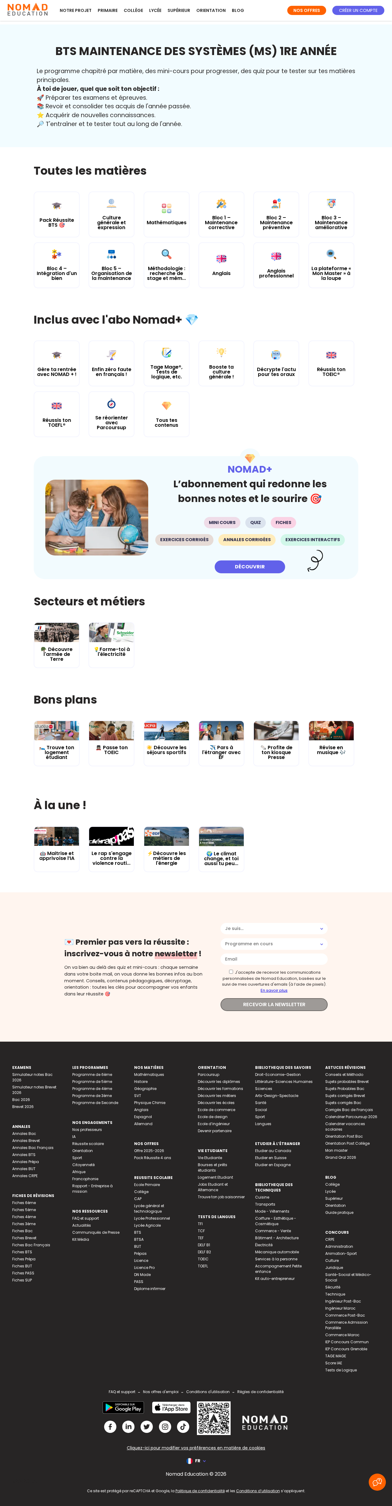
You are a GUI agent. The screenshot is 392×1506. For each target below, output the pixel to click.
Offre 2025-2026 (149, 1150)
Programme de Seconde (95, 1102)
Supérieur (179, 10)
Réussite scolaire (88, 1143)
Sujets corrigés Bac (343, 1102)
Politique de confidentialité (200, 1490)
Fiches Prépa (24, 1259)
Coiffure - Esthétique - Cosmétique (275, 1221)
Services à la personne (276, 1259)
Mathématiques (149, 1074)
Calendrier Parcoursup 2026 (351, 1116)
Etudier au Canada (273, 1150)
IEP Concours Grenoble (346, 1349)
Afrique (78, 1171)
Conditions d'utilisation (208, 1391)
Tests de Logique (341, 1370)
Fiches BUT (22, 1266)
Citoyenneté (83, 1164)
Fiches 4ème (24, 1216)
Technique (335, 1294)
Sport (77, 1157)
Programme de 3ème (92, 1095)
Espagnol (143, 1116)
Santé (260, 1102)
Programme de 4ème (92, 1088)
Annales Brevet (26, 1140)
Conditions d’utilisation (258, 1490)
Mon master (336, 1150)
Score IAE (333, 1363)
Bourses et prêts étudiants (212, 1167)
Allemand (143, 1123)
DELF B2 (204, 1252)
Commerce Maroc (342, 1334)
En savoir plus (274, 990)
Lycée (155, 10)
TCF (201, 1230)
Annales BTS (24, 1154)
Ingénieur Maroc (340, 1308)
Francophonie (85, 1178)
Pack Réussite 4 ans (152, 1157)
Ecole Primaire (147, 1184)
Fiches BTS (22, 1252)
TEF (201, 1237)
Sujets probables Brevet (347, 1081)
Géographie (145, 1088)
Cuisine (262, 1197)
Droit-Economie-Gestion (278, 1074)
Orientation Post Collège (347, 1143)
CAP (137, 1198)
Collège (133, 10)
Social (261, 1109)
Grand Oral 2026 (340, 1157)
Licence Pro (144, 1267)
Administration (339, 1246)
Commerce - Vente (273, 1230)
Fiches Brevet (24, 1237)
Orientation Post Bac (344, 1136)
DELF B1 (204, 1245)
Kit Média (80, 1239)
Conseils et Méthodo (344, 1074)
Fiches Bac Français (31, 1245)
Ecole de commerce (216, 1109)
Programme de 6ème (92, 1074)
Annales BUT (24, 1168)
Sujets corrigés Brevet (345, 1095)
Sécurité (332, 1287)
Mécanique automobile (277, 1252)
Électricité (264, 1245)
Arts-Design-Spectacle (276, 1095)
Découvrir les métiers (217, 1095)
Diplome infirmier (149, 1288)
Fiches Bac (22, 1230)
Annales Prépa (25, 1161)
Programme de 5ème (92, 1081)
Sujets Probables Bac (344, 1088)
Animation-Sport (341, 1253)
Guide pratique (339, 1212)
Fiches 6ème (24, 1202)
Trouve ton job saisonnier (221, 1196)
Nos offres (306, 10)
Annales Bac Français (33, 1147)
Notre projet (76, 10)
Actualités (81, 1225)
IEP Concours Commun (347, 1341)
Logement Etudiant (215, 1177)
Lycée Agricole (147, 1225)
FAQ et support (85, 1218)
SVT (137, 1095)
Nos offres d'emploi (161, 1391)
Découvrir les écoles (216, 1102)
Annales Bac (24, 1133)
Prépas (140, 1253)
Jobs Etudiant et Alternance (213, 1187)
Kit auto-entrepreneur (275, 1278)
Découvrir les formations (220, 1088)
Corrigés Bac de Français (349, 1109)
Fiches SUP (22, 1280)
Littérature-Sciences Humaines (284, 1081)
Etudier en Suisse (270, 1157)
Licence (141, 1260)
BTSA (139, 1239)
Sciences (263, 1088)
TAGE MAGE (335, 1356)
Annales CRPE (25, 1175)
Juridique (334, 1267)
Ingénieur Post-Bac (343, 1301)
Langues (263, 1123)
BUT (137, 1246)
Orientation (211, 10)
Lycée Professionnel (152, 1218)
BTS (137, 1232)
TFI (200, 1223)
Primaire (108, 10)
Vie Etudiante (210, 1157)
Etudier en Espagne (273, 1164)
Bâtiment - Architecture (277, 1237)
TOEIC (203, 1259)
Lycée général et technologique (149, 1208)
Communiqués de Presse (95, 1232)
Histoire (141, 1081)
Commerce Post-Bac (345, 1315)
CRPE (329, 1239)
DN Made (142, 1274)
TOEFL (203, 1266)
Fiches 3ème (24, 1223)
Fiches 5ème (24, 1209)
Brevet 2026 (23, 1106)
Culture (332, 1260)
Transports (265, 1204)
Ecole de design (213, 1116)
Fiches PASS (23, 1273)
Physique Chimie (149, 1102)
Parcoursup (208, 1074)
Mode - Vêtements (272, 1211)
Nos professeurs (87, 1129)
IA (74, 1136)
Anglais (141, 1109)
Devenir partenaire (215, 1130)
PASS (138, 1281)
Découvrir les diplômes (219, 1081)
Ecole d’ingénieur (214, 1123)
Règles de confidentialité (260, 1391)
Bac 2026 (21, 1099)
